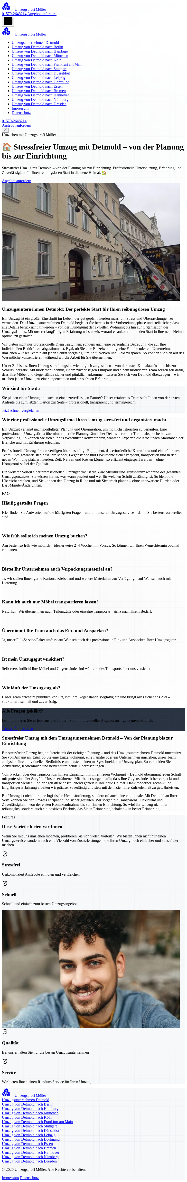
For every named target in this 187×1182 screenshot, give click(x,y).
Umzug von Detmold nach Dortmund (40, 82)
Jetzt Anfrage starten (17, 729)
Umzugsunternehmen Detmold (35, 42)
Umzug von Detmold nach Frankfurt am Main (47, 64)
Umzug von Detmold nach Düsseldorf (41, 73)
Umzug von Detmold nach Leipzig (38, 77)
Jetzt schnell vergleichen (20, 410)
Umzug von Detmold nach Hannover (40, 95)
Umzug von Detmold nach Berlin (37, 47)
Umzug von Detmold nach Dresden (39, 104)
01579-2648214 (14, 14)
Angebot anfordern (41, 14)
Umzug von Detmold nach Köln (36, 60)
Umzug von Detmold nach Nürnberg (40, 99)
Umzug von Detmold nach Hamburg (40, 51)
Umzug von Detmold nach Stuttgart (39, 69)
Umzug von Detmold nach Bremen (39, 91)
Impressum (20, 108)
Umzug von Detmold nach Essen (37, 86)
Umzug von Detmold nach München (40, 56)
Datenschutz (21, 113)
